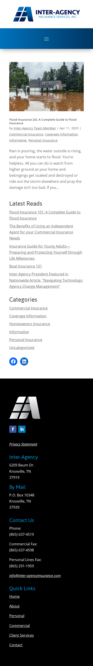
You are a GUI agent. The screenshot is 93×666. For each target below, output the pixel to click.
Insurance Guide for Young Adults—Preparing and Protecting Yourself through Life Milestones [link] (45, 252)
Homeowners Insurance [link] (29, 323)
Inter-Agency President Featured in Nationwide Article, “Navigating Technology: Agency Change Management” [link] (46, 280)
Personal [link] (16, 615)
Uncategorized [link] (21, 347)
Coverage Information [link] (61, 134)
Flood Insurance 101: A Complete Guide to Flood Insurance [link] (43, 121)
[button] (46, 38)
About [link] (14, 606)
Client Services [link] (21, 635)
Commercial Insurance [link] (26, 134)
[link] (46, 86)
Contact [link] (16, 644)
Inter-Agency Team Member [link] (35, 128)
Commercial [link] (19, 625)
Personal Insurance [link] (43, 140)
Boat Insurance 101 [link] (25, 266)
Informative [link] (18, 140)
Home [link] (14, 596)
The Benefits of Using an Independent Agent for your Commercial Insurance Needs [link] (41, 232)
